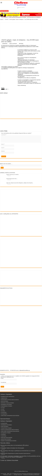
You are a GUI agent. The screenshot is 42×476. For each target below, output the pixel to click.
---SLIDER (6, 19)
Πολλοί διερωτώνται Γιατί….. (12, 178)
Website (3, 151)
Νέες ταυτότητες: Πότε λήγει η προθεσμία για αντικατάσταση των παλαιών (17, 450)
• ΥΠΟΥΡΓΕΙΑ (3, 436)
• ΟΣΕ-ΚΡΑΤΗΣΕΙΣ (4, 401)
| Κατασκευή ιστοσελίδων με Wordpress (31, 474)
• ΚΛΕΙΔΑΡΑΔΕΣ (3, 423)
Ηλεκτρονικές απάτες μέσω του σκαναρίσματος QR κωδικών (14, 445)
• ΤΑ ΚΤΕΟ (2, 410)
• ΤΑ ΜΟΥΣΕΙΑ (3, 412)
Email (2, 147)
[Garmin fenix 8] (21, 7)
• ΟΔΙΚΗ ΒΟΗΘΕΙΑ (4, 426)
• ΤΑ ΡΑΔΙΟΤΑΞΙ (3, 414)
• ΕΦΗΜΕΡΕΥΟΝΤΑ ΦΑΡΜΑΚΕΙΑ (7, 396)
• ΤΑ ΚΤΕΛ (2, 407)
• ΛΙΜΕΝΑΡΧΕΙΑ (3, 398)
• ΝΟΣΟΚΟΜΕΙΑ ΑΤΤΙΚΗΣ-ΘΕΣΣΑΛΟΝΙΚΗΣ (9, 399)
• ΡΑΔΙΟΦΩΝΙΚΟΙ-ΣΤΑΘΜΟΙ (6, 406)
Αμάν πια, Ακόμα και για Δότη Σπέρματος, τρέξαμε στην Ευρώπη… (19, 182)
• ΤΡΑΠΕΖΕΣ (3, 434)
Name (3, 144)
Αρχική (1, 19)
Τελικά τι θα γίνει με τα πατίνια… (12, 174)
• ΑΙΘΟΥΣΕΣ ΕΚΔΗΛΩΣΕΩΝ (6, 437)
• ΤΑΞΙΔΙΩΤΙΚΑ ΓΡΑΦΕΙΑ (5, 432)
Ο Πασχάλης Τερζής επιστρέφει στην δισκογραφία (12, 448)
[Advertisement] (21, 31)
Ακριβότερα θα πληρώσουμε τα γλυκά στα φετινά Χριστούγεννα (15, 453)
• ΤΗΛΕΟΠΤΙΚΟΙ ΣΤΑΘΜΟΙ (6, 428)
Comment (3, 134)
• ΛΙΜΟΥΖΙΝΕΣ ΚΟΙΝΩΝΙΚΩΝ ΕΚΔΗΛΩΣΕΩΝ (9, 415)
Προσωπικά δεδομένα (5, 418)
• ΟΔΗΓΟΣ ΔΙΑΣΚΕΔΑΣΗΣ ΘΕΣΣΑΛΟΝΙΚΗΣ (9, 429)
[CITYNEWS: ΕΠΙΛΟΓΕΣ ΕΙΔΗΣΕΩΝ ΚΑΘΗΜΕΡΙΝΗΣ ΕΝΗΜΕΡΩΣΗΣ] (21, 3)
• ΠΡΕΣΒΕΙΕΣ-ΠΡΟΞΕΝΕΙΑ (6, 404)
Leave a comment (13, 43)
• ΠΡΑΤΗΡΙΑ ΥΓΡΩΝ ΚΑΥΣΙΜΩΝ (7, 402)
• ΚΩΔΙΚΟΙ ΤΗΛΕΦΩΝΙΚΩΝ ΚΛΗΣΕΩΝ (8, 440)
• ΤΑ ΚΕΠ (2, 409)
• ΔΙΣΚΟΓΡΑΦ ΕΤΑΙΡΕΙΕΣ (5, 439)
